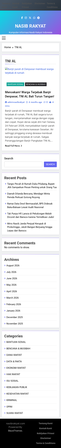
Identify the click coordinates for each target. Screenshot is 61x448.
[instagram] (26, 18)
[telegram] (38, 18)
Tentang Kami (46, 423)
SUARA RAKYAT (14, 413)
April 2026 (11, 291)
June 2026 (11, 278)
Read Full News (12, 145)
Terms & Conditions (45, 443)
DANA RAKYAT (14, 355)
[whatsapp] (34, 18)
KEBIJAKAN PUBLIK (16, 387)
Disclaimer (40, 3)
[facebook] (22, 18)
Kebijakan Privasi (45, 433)
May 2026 (11, 284)
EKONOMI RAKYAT (16, 368)
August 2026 (12, 265)
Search (8, 158)
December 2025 (14, 317)
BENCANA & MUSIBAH (36, 84)
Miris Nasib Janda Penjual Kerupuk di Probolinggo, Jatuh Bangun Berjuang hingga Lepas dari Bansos (29, 227)
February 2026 (13, 304)
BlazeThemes (15, 430)
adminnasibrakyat (16, 102)
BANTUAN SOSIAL (15, 84)
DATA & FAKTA (14, 361)
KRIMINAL (11, 400)
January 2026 (13, 310)
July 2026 (11, 272)
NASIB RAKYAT (30, 26)
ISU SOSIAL (12, 380)
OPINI (9, 406)
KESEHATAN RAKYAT (17, 393)
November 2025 (14, 323)
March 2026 (12, 297)
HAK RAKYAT (13, 374)
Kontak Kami (45, 428)
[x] (30, 18)
